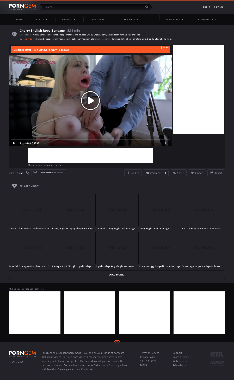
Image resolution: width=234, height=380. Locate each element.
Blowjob (158, 38)
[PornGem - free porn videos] (22, 7)
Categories (97, 19)
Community (205, 19)
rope (61, 38)
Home (19, 19)
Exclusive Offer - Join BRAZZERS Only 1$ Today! (41, 49)
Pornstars (173, 19)
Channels (128, 19)
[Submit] (148, 6)
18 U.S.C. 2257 (148, 361)
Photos (67, 19)
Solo (144, 38)
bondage (47, 38)
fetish (55, 38)
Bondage (116, 38)
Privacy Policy (147, 357)
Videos (39, 19)
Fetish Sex (126, 38)
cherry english (83, 38)
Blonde (94, 38)
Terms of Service (149, 352)
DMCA (143, 365)
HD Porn (167, 38)
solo (66, 38)
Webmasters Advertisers (180, 363)
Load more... (117, 274)
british (72, 38)
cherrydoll (28, 38)
